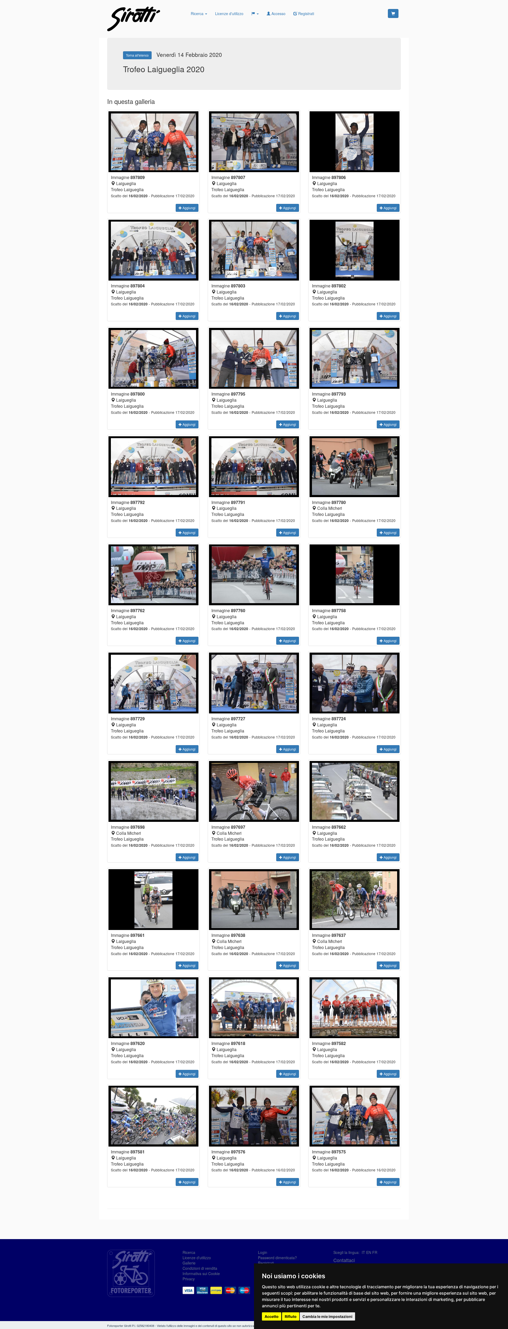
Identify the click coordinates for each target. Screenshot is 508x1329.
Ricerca (198, 13)
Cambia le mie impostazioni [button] (327, 1316)
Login (262, 1252)
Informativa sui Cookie (201, 1273)
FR (374, 1252)
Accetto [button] (272, 1316)
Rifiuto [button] (291, 1316)
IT (363, 1252)
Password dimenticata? (277, 1257)
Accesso (277, 13)
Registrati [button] (305, 13)
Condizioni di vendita (200, 1268)
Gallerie (189, 1263)
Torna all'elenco (137, 55)
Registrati (266, 1263)
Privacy (189, 1278)
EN (368, 1252)
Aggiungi (189, 207)
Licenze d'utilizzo (229, 13)
